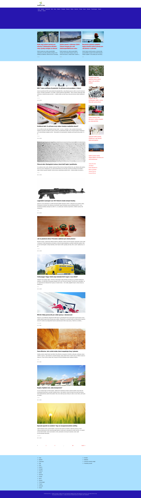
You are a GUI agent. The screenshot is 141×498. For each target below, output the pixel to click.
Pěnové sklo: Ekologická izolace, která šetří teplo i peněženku (57, 164)
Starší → (83, 445)
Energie (63, 9)
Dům (55, 9)
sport (38, 210)
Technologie (94, 9)
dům (83, 56)
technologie (39, 323)
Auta (39, 9)
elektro (61, 56)
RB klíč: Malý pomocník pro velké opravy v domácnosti (54, 315)
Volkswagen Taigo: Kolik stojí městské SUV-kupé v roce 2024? (57, 277)
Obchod (76, 9)
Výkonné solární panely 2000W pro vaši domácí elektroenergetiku (95, 138)
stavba (38, 56)
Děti (52, 9)
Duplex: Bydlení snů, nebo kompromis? (49, 388)
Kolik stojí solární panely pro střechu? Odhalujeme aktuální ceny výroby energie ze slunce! (47, 46)
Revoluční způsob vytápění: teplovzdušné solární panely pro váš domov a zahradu (92, 46)
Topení (99, 9)
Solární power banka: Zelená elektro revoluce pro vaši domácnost (96, 157)
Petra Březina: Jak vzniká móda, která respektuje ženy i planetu (57, 351)
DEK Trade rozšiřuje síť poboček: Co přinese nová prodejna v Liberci (59, 88)
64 (72, 445)
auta (38, 286)
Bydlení (42, 9)
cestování (38, 435)
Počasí (80, 9)
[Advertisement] (70, 19)
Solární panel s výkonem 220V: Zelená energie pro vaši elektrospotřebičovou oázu (70, 46)
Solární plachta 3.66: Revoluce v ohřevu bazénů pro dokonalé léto (96, 119)
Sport (84, 9)
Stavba (88, 9)
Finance (68, 9)
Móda (72, 9)
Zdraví (44, 10)
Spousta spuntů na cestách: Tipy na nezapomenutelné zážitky (57, 426)
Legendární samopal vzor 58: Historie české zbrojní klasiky (56, 201)
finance (38, 136)
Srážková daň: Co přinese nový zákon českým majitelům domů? (57, 126)
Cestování (47, 9)
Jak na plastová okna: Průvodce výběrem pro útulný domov (56, 239)
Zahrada (40, 10)
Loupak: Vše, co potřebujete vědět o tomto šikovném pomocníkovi (96, 100)
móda (38, 359)
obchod (38, 98)
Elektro (58, 9)
